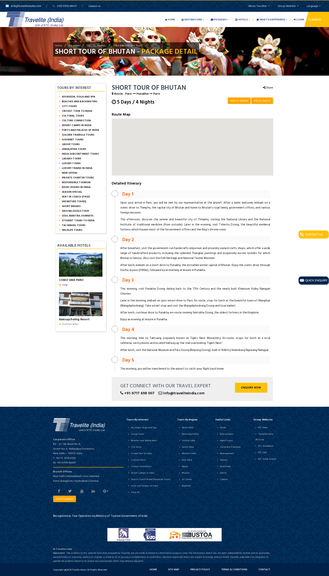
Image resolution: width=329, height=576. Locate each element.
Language (313, 6)
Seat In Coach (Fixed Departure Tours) (76, 199)
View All (135, 492)
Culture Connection (76, 120)
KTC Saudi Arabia (267, 459)
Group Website (287, 6)
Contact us (94, 6)
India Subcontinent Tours (127, 45)
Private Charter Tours (78, 177)
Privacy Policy (200, 569)
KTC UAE (262, 452)
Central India (188, 440)
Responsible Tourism (76, 182)
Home (171, 20)
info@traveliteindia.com (26, 6)
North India (187, 427)
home (58, 45)
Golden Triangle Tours (78, 135)
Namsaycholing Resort (74, 319)
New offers (69, 173)
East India (187, 460)
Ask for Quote (262, 100)
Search (316, 20)
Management (227, 453)
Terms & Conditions (234, 569)
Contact (264, 569)
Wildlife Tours (72, 230)
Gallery (223, 460)
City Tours (69, 106)
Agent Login (226, 440)
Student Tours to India (78, 220)
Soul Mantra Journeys (77, 215)
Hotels (243, 20)
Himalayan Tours (74, 149)
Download (225, 466)
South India (188, 447)
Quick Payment (64, 499)
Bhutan (185, 473)
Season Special (72, 192)
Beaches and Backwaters (79, 101)
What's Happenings (272, 20)
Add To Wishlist (239, 100)
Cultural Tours (73, 115)
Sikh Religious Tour (75, 211)
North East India (190, 434)
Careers (224, 479)
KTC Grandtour (265, 446)
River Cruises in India (76, 187)
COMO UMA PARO (71, 280)
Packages (220, 20)
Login (300, 20)
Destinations (193, 20)
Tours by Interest (96, 45)
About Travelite (257, 6)
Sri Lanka (187, 479)
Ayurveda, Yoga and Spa (78, 96)
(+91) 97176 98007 (67, 6)
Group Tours (71, 144)
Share (269, 87)
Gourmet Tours (73, 139)
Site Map (173, 569)
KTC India (263, 427)
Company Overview (230, 447)
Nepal (185, 466)
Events (223, 473)
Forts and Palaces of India (80, 130)
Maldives (186, 486)
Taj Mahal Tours (73, 225)
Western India (189, 453)
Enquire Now (251, 387)
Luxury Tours (71, 163)
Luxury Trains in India (77, 168)
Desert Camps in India (76, 125)
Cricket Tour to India (77, 111)
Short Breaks (71, 206)
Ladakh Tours (71, 158)
